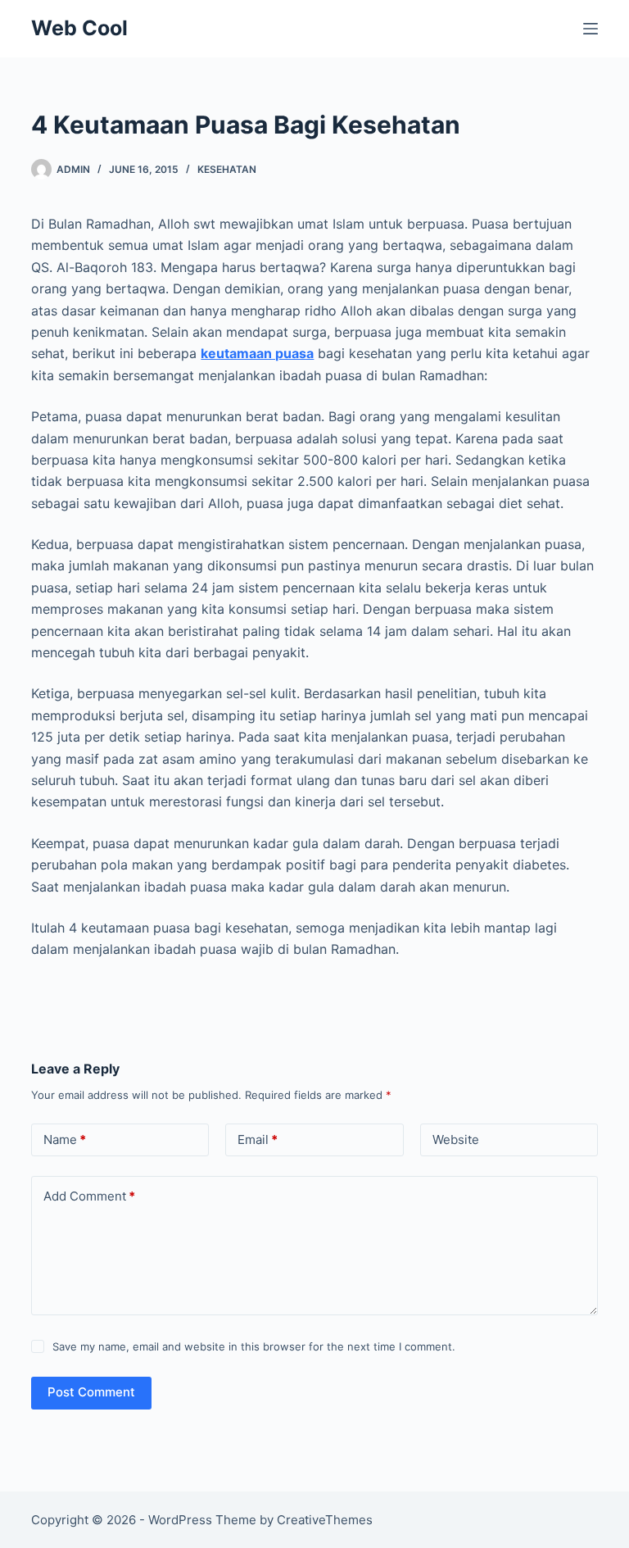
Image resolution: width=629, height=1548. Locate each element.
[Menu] (590, 28)
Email (258, 1139)
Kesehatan (226, 169)
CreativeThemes (325, 1520)
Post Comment (91, 1392)
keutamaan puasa (257, 353)
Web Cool (79, 28)
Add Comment (89, 1196)
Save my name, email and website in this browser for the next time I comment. (253, 1346)
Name (64, 1139)
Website (455, 1139)
